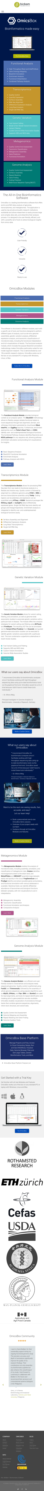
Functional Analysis (22, 298)
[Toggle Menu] (2, 11)
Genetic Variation (22, 310)
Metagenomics (22, 316)
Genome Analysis (22, 321)
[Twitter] (18, 1489)
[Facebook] (22, 1489)
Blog (31, 1437)
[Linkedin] (26, 1489)
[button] (22, 1063)
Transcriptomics (22, 304)
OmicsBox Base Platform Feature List (17, 1063)
